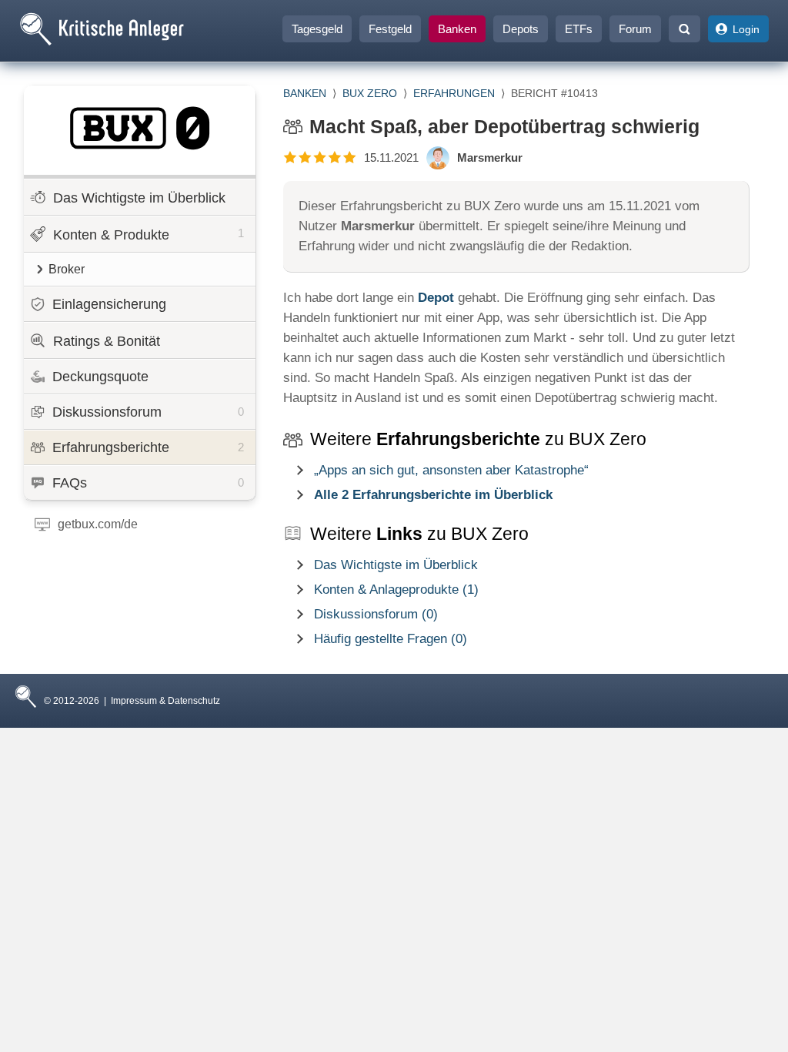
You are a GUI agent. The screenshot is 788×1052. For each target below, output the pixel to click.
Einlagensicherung (109, 304)
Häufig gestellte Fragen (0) (390, 639)
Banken (457, 28)
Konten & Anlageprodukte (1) (396, 589)
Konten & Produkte (148, 234)
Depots (521, 28)
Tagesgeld (317, 28)
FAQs (148, 483)
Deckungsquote (100, 376)
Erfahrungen (454, 93)
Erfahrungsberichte (148, 447)
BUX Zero (369, 93)
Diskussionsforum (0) (376, 614)
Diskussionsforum (148, 412)
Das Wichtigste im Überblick (139, 198)
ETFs (579, 28)
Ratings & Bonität (106, 341)
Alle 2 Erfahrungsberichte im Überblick (433, 494)
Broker (66, 269)
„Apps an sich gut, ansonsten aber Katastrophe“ (451, 470)
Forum (635, 28)
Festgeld (390, 28)
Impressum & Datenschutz (165, 700)
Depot (436, 297)
